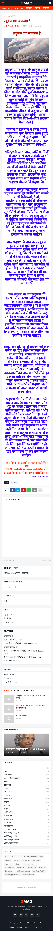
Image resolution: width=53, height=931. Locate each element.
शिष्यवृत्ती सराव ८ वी (10, 647)
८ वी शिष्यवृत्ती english (26, 833)
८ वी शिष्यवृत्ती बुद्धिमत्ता (26, 840)
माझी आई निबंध (21, 716)
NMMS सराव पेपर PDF (11, 660)
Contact (28, 927)
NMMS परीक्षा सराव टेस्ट (26, 778)
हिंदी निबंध (13, 16)
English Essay (9, 622)
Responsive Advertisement (26, 887)
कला (26, 781)
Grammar (26, 775)
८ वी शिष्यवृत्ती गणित (26, 836)
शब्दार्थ (26, 809)
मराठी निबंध (8, 615)
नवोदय (26, 788)
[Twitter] (17, 490)
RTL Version (39, 927)
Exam (26, 771)
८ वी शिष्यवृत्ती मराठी (26, 843)
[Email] (34, 490)
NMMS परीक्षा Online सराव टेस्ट (15, 640)
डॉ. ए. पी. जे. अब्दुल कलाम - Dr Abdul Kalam (25, 749)
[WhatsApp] (28, 490)
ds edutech (7, 8)
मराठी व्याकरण (9, 674)
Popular (8, 691)
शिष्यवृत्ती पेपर (26, 816)
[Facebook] (12, 490)
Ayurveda (19, 8)
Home (6, 16)
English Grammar (11, 682)
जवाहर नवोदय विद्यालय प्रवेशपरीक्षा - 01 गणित (30, 697)
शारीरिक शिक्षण (26, 812)
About (19, 927)
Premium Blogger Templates (31, 923)
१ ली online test (26, 829)
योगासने (46, 8)
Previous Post (8, 561)
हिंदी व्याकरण (8, 678)
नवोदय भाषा (26, 795)
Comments (28, 691)
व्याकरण (29, 8)
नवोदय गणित (26, 792)
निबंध (37, 8)
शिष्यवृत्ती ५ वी (8, 636)
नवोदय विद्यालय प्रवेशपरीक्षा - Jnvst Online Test (20, 643)
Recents (18, 691)
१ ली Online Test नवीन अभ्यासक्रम (16, 573)
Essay (26, 768)
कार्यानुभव (26, 785)
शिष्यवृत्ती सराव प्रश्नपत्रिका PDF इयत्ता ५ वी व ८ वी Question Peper (24, 652)
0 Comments (36, 26)
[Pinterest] (23, 490)
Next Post (46, 561)
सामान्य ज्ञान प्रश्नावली (11, 587)
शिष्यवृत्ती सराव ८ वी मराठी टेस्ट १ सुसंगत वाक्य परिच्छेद (30, 707)
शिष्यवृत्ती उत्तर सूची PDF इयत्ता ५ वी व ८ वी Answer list (22, 657)
